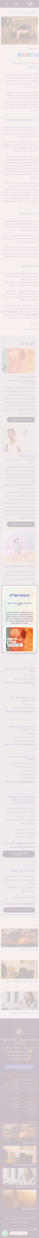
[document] (19, 619)
